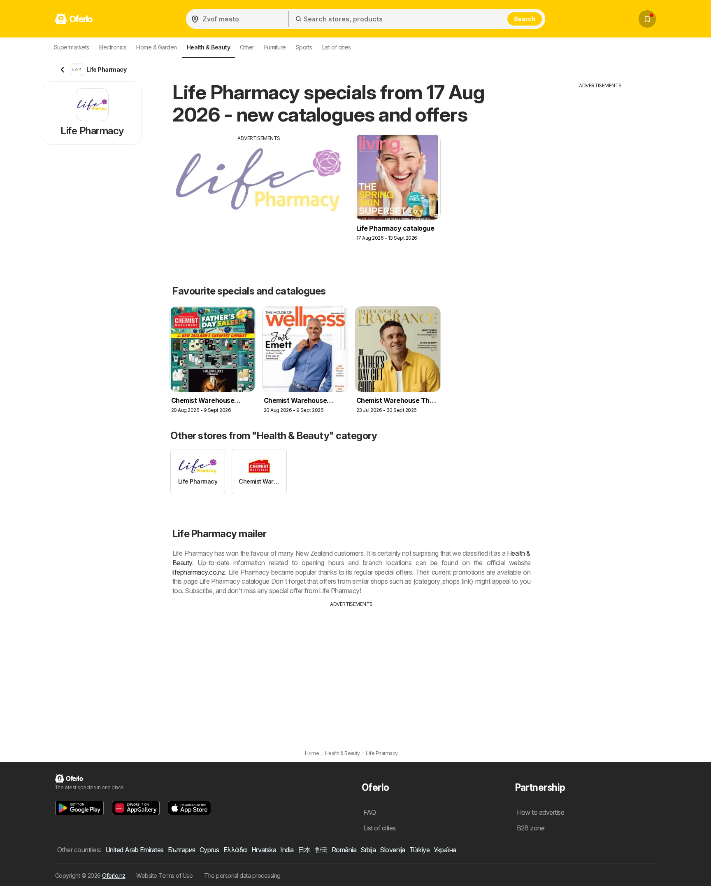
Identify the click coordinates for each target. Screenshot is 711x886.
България (181, 850)
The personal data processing (242, 875)
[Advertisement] (259, 199)
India (286, 850)
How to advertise (541, 812)
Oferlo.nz (113, 875)
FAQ (369, 812)
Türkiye (419, 850)
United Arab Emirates (134, 850)
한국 (321, 850)
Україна (445, 850)
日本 (304, 850)
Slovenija (392, 850)
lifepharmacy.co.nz (198, 572)
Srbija (368, 850)
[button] (79, 808)
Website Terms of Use (164, 875)
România (344, 850)
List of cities (336, 47)
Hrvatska (263, 850)
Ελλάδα (235, 850)
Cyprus (209, 850)
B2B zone (531, 828)
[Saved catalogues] (647, 19)
